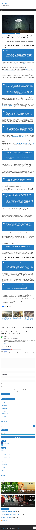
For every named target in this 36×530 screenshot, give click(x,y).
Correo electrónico (4, 374)
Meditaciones (17, 33)
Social (3, 478)
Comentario (3, 357)
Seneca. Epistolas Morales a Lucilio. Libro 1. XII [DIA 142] (26, 503)
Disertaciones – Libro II (4, 419)
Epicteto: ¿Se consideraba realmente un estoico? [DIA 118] (18, 318)
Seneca (3, 470)
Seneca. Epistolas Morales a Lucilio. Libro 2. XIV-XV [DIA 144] (26, 491)
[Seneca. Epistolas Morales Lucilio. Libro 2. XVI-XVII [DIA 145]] (9, 488)
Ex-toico (2, 473)
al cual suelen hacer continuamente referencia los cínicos (25, 143)
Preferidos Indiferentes (5, 465)
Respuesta (5, 343)
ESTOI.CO (5, 3)
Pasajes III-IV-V (4, 403)
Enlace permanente (15, 338)
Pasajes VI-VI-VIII (4, 405)
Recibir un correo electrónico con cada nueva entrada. (10, 387)
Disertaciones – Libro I (4, 401)
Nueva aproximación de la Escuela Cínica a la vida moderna (10, 514)
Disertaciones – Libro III (4, 421)
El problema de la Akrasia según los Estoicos (8, 511)
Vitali (8, 39)
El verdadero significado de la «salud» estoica (8, 512)
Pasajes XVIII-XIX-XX (5, 411)
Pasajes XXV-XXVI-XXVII (5, 414)
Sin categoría (3, 480)
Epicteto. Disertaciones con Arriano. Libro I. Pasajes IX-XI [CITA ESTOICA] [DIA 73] (26, 327)
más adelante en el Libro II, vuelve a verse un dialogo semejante (21, 136)
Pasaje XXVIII (4, 416)
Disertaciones (5, 453)
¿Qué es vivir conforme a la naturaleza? (7, 517)
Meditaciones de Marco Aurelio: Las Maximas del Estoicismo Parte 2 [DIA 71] (9, 327)
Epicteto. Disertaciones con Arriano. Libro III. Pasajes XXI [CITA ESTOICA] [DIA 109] (6, 318)
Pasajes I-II (3, 402)
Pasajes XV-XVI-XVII (5, 410)
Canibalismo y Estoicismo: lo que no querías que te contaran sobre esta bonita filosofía (14, 515)
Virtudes (3, 472)
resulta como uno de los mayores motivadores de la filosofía (11, 105)
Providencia (3, 467)
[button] (18, 10)
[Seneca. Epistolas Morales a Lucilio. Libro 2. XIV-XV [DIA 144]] (26, 488)
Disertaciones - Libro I (8, 33)
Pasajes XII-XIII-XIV (4, 408)
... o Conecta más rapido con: (6, 347)
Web (1, 378)
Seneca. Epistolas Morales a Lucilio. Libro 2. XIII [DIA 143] (9, 503)
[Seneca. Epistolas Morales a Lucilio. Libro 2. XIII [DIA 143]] (9, 501)
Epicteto (14, 33)
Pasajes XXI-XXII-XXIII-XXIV (6, 413)
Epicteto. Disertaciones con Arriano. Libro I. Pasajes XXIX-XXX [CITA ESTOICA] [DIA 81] (28, 318)
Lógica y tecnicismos (5, 461)
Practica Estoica (4, 464)
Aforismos (3, 33)
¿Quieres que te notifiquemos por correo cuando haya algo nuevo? (11, 431)
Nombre (2, 369)
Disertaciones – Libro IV (4, 422)
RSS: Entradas (4, 520)
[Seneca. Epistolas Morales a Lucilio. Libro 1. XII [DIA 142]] (26, 501)
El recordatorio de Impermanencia (24, 66)
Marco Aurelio (4, 462)
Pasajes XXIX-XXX (4, 417)
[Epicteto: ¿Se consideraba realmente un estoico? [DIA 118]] (18, 314)
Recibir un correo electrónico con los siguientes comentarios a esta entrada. (14, 384)
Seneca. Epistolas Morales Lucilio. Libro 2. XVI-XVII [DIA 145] (9, 491)
